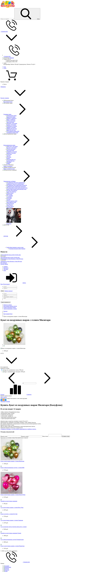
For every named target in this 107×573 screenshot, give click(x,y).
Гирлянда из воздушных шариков (9, 501)
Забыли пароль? (9, 291)
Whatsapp (11, 57)
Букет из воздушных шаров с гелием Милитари (12, 461)
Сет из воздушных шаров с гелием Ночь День (12, 507)
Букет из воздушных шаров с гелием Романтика (12, 546)
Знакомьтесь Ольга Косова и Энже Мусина (11, 261)
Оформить (3, 86)
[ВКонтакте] (1, 400)
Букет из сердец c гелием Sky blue (9, 514)
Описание (3, 401)
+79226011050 (4, 31)
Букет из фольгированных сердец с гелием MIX (12, 467)
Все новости (4, 262)
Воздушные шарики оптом (10, 306)
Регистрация (6, 284)
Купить (3, 394)
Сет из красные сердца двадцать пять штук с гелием (13, 526)
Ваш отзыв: (45, 436)
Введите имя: (4, 436)
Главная (5, 266)
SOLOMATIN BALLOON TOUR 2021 (10, 257)
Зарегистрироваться (5, 302)
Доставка (5, 269)
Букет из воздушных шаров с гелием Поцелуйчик (13, 494)
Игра (4, 270)
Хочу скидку (4, 397)
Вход (2, 284)
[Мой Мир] (5, 400)
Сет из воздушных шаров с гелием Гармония (12, 520)
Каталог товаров (5, 98)
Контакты (5, 267)
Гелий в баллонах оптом (9, 307)
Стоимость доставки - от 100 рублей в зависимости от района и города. (18, 429)
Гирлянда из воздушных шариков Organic (11, 533)
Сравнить (28, 394)
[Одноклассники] (3, 400)
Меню (6, 264)
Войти (24, 282)
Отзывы (8, 401)
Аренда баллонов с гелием (10, 308)
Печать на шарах (7, 304)
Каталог (3, 264)
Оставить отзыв (65, 436)
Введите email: (24, 436)
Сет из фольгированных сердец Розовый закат (12, 539)
